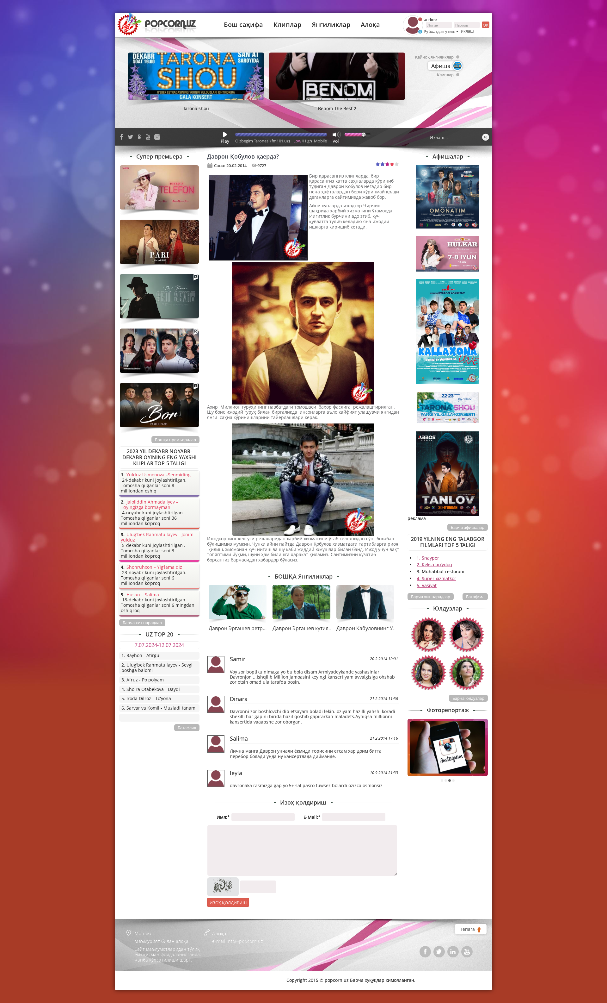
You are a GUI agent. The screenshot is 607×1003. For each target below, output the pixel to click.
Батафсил (475, 596)
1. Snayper (428, 558)
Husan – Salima (142, 595)
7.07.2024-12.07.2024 (159, 645)
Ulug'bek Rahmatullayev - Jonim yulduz (157, 537)
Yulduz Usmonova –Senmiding (158, 475)
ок (485, 25)
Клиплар (287, 24)
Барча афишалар (467, 527)
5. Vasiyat (427, 585)
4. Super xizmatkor (436, 578)
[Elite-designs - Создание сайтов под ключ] (146, 976)
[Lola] (466, 672)
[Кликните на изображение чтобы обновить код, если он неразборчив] (223, 880)
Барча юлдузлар (468, 698)
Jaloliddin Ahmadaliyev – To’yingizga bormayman (149, 504)
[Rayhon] (466, 634)
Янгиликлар (331, 24)
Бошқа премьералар (175, 439)
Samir (237, 659)
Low (297, 141)
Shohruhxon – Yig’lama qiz (154, 567)
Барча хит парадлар (430, 596)
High (307, 141)
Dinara (239, 699)
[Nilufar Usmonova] (428, 672)
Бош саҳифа (243, 24)
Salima (239, 738)
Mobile (320, 141)
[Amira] (428, 634)
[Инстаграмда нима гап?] (448, 747)
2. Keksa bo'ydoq (434, 564)
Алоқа (370, 24)
